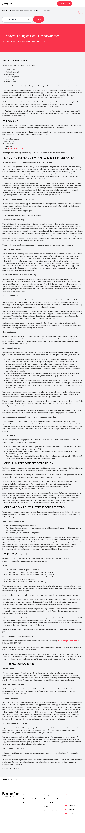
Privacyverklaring (50, 795)
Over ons (26, 795)
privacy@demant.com (16, 148)
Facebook (72, 805)
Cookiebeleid (48, 803)
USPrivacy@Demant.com (67, 641)
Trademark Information (52, 799)
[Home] (7, 4)
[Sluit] (80, 11)
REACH (46, 807)
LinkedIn (71, 809)
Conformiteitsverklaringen (53, 811)
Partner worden (28, 803)
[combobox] (16, 19)
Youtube (71, 813)
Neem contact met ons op (32, 799)
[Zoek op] (75, 3)
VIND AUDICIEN (65, 3)
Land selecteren (74, 795)
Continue (38, 19)
